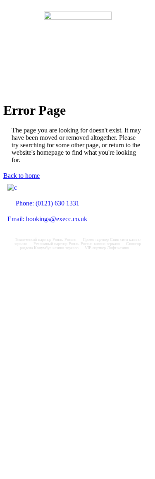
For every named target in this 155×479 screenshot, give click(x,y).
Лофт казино (118, 247)
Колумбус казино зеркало (56, 247)
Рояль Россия (64, 239)
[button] (77, 77)
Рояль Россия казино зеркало (94, 243)
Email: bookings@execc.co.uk (47, 218)
